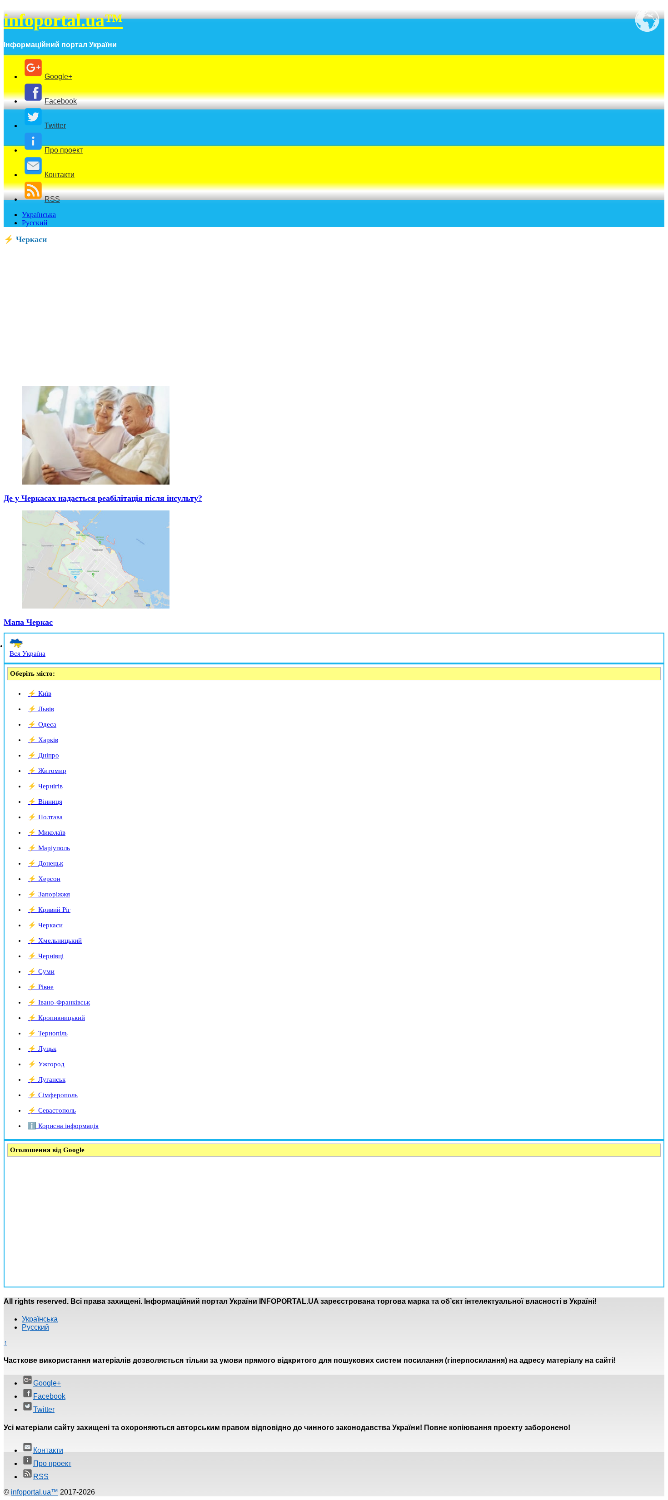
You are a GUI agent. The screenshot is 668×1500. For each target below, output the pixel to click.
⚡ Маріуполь (49, 847)
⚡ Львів (41, 709)
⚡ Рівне (41, 986)
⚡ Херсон (44, 878)
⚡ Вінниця (45, 801)
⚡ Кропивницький (56, 1017)
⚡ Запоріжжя (49, 894)
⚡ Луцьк (42, 1048)
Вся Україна (27, 653)
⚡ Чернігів (45, 786)
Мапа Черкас (28, 622)
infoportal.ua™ (63, 20)
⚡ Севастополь (52, 1110)
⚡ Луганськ (46, 1079)
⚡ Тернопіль (48, 1033)
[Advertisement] (276, 315)
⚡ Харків (43, 739)
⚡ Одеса (42, 724)
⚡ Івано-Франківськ (59, 1002)
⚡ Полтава (45, 817)
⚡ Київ (39, 693)
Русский (35, 223)
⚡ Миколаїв (46, 832)
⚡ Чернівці (46, 956)
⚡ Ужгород (46, 1064)
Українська (39, 214)
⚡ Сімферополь (53, 1095)
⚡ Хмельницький (55, 940)
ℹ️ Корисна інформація (63, 1125)
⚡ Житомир (47, 770)
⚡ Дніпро (43, 755)
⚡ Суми (41, 971)
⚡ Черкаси (45, 925)
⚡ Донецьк (45, 863)
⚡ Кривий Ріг (49, 909)
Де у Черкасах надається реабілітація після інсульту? (103, 498)
